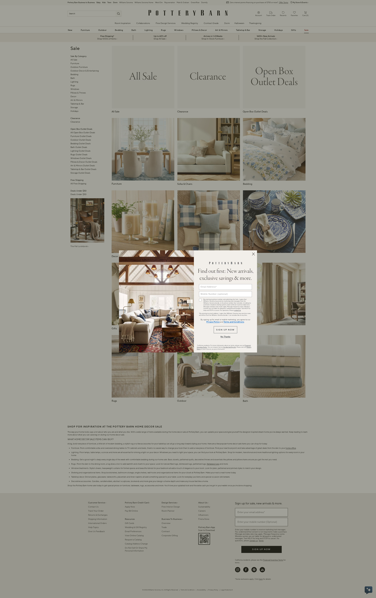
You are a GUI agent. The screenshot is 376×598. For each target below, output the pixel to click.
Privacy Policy (213, 322)
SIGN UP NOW (225, 330)
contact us (237, 310)
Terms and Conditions (234, 322)
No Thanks (225, 336)
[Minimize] (253, 254)
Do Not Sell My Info (229, 347)
